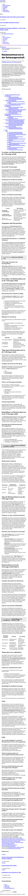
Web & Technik (6, 11)
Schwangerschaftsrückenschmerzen (9, 844)
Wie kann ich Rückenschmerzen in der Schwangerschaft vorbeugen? (15, 137)
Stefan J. (4, 61)
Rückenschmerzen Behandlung (8, 838)
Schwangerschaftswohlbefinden (8, 846)
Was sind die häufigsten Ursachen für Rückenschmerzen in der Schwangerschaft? (15, 133)
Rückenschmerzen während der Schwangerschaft (13, 840)
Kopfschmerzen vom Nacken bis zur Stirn (11, 872)
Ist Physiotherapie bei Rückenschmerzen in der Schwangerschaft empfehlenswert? (16, 143)
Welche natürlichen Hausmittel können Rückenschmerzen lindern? (15, 148)
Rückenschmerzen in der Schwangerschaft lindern (14, 122)
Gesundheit (5, 6)
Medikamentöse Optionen (13, 118)
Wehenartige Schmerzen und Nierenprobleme (17, 103)
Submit (14, 891)
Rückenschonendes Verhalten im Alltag (16, 107)
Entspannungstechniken (13, 112)
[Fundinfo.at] (7, 33)
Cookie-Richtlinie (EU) (9, 888)
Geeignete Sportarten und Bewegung (15, 110)
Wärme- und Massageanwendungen (15, 111)
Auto (4, 4)
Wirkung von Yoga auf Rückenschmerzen (16, 120)
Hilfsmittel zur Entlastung (13, 108)
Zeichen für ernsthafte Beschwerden (15, 127)
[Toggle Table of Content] (3, 92)
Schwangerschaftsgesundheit (8, 843)
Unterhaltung (5, 10)
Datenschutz (7, 887)
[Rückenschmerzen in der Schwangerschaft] (11, 62)
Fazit (6, 129)
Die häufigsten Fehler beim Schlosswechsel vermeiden (12, 16)
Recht (4, 9)
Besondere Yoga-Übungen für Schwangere (16, 121)
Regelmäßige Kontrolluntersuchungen (16, 128)
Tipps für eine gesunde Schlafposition (15, 125)
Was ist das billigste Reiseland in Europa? (9, 22)
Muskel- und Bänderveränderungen (15, 99)
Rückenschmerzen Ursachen (11, 839)
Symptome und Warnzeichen (10, 100)
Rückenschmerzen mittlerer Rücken (16, 847)
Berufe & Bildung (6, 5)
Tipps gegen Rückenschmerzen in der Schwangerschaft (15, 109)
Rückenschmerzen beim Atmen (14, 848)
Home (5, 884)
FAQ (7, 130)
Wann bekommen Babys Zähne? (9, 865)
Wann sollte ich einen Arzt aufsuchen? (16, 149)
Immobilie (5, 7)
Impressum (6, 885)
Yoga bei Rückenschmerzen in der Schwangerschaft (15, 119)
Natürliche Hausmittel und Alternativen (16, 124)
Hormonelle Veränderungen (14, 96)
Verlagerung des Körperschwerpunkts (15, 97)
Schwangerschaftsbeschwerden (16, 842)
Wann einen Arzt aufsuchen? (10, 126)
